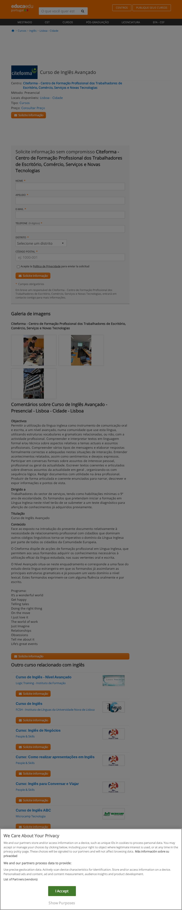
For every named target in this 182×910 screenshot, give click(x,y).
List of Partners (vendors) (21, 879)
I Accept (62, 891)
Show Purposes (62, 902)
